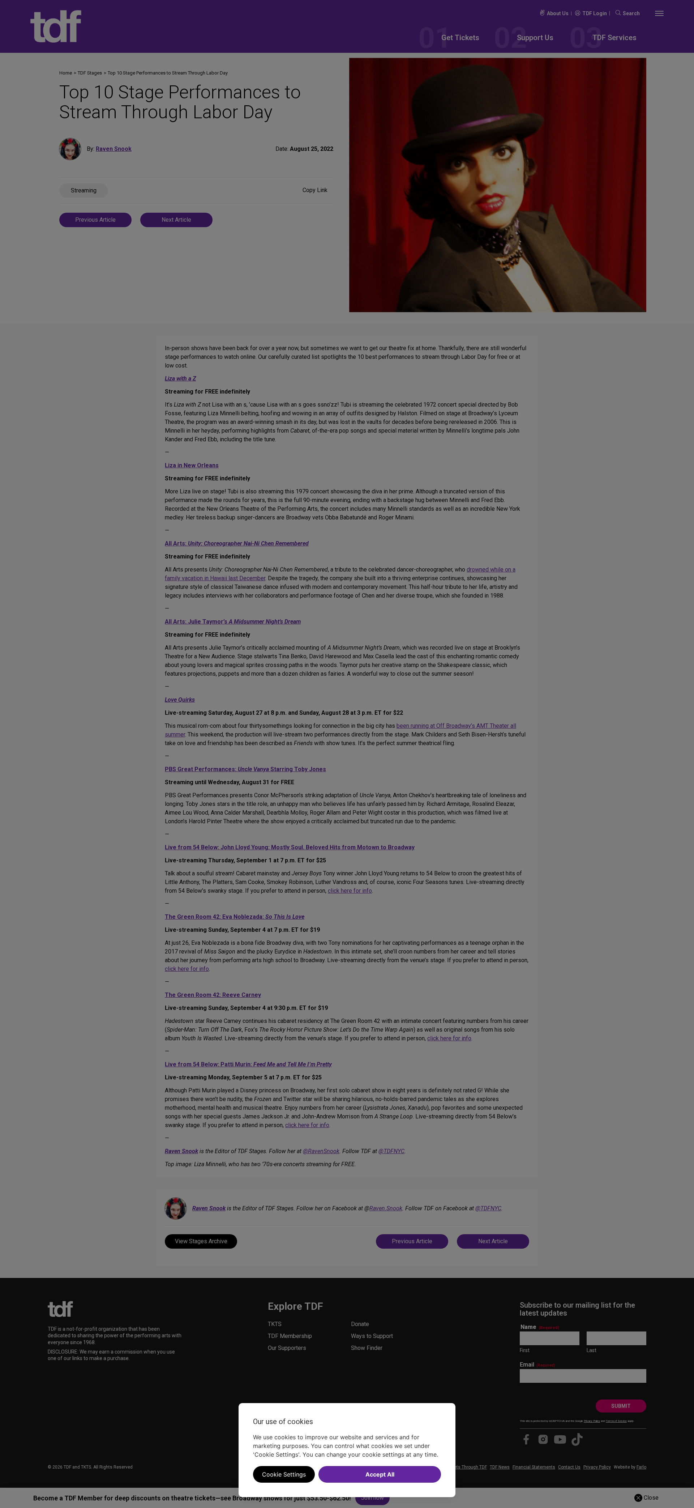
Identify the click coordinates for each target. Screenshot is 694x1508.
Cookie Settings (284, 1474)
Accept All (379, 1474)
